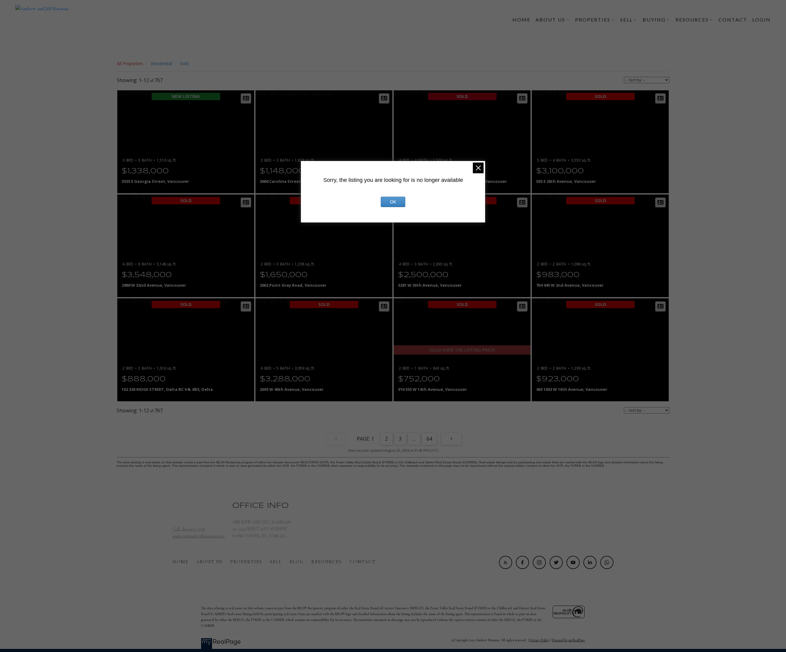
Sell (276, 561)
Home (181, 561)
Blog (297, 561)
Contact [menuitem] (732, 19)
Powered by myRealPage (568, 640)
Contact (362, 561)
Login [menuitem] (761, 19)
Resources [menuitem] (692, 19)
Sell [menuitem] (626, 19)
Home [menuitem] (521, 19)
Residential (161, 63)
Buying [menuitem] (654, 19)
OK (393, 201)
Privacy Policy (539, 640)
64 (429, 438)
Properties (246, 561)
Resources (326, 561)
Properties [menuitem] (592, 19)
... (414, 438)
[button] (505, 562)
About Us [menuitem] (550, 19)
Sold (184, 63)
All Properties (130, 63)
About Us (209, 561)
